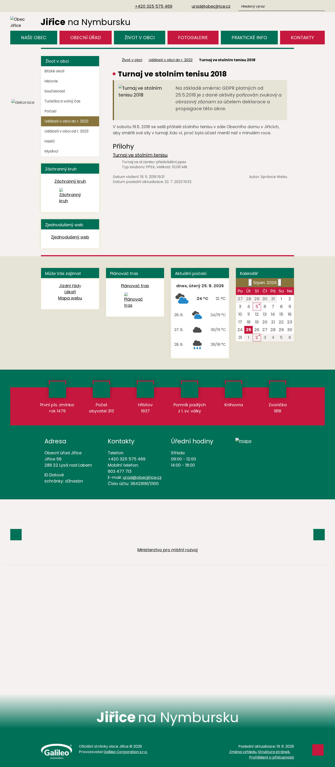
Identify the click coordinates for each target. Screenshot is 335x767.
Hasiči (49, 141)
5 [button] (256, 306)
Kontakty (302, 37)
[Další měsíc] (279, 282)
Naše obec (33, 37)
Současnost (54, 91)
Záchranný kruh (70, 181)
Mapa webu (70, 298)
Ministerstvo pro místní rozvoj (167, 550)
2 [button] (256, 337)
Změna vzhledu (242, 751)
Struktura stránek (274, 751)
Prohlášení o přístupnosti (271, 757)
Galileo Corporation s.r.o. (125, 751)
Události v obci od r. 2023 (66, 131)
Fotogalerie (193, 37)
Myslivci (51, 151)
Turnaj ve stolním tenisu (140, 155)
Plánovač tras (135, 286)
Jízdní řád (69, 286)
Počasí (50, 111)
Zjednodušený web (70, 237)
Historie (51, 81)
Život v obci (140, 37)
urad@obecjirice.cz (142, 477)
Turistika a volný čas (62, 101)
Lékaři (70, 292)
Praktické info (249, 37)
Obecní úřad (85, 37)
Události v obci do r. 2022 (171, 60)
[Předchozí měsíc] (250, 282)
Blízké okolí (54, 71)
